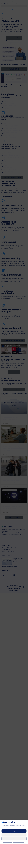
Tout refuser (14, 835)
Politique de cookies (7, 842)
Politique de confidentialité (18, 842)
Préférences (14, 839)
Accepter (14, 831)
